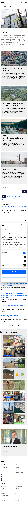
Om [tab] (23, 229)
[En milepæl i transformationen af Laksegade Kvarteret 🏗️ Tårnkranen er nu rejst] (8, 418)
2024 (15, 196)
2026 (8, 196)
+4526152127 (6, 451)
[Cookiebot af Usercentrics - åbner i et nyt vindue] (20, 225)
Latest (4, 196)
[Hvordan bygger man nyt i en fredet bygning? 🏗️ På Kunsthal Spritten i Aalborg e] (8, 407)
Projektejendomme (19, 472)
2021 (3, 199)
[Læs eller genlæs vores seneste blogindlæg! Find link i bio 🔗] (8, 396)
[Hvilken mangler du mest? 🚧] (19, 374)
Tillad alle (14, 271)
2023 (18, 196)
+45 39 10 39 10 (4, 467)
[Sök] (21, 2)
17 (18, 325)
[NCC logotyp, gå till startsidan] (3, 2)
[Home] (1, 6)
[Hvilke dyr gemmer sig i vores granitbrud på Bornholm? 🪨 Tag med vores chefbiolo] (19, 385)
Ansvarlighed (4, 486)
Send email (5, 453)
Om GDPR (17, 488)
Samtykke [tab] (5, 229)
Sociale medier (18, 491)
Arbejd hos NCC (4, 493)
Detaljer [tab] (14, 229)
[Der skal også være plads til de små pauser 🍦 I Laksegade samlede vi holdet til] (19, 351)
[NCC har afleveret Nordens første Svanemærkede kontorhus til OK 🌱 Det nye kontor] (19, 340)
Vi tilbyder (17, 467)
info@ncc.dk (3, 469)
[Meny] (26, 2)
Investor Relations (5, 488)
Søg (24, 191)
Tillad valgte (14, 275)
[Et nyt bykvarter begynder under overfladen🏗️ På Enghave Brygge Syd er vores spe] (19, 407)
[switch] (24, 257)
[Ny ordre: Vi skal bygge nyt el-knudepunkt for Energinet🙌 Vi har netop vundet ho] (8, 363)
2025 (12, 196)
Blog (15, 493)
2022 (22, 196)
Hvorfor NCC (17, 469)
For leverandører (4, 495)
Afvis (14, 279)
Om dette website (18, 486)
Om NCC (5, 6)
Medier (2, 491)
